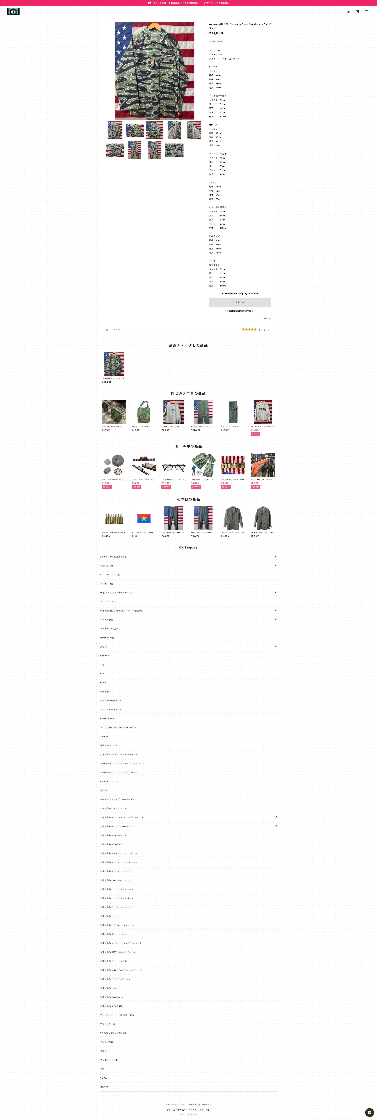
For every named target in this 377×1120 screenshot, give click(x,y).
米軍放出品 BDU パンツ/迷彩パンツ (117, 826)
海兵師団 (104, 790)
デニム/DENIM (107, 1042)
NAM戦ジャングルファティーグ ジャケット (122, 763)
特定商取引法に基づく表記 (200, 1104)
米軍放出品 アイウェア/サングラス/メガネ (121, 943)
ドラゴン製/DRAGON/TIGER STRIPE (118, 727)
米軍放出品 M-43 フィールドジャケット (119, 853)
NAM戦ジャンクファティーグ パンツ (118, 772)
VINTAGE (104, 655)
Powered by (185, 1115)
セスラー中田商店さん (111, 700)
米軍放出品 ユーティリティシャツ (116, 889)
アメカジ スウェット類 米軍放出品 (117, 1015)
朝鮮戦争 (104, 691)
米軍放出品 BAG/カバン (111, 997)
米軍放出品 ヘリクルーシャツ (114, 808)
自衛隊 (103, 1051)
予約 (102, 1069)
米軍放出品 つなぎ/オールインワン (117, 925)
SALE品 (104, 1078)
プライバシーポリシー (174, 1104)
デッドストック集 (109, 1060)
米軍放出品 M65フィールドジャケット (119, 754)
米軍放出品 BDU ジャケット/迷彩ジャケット (122, 817)
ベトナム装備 (106, 619)
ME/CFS (104, 1087)
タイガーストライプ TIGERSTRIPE (117, 799)
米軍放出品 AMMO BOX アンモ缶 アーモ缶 (121, 970)
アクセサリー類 (107, 1024)
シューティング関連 (110, 574)
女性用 (103, 646)
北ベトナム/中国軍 (109, 628)
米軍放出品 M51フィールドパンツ (116, 871)
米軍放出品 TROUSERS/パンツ (115, 880)
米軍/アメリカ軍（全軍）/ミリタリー (118, 592)
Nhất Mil (104, 736)
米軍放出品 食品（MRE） (112, 1006)
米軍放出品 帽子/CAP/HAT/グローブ (117, 952)
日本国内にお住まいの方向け (240, 311)
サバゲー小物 (106, 583)
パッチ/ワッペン (108, 601)
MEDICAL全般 (107, 637)
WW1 (102, 673)
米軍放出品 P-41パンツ (111, 844)
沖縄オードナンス (109, 745)
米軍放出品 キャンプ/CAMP (113, 961)
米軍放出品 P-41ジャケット (113, 835)
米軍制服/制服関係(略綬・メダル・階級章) (121, 610)
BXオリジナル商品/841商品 (113, 556)
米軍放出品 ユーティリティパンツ (116, 898)
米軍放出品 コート (109, 916)
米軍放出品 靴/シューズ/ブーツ (115, 934)
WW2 (103, 682)
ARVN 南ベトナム (108, 781)
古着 (102, 664)
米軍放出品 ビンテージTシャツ (115, 979)
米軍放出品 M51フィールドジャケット (118, 862)
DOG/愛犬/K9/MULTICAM (113, 1033)
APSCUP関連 (106, 565)
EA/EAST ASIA (107, 718)
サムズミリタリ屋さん (111, 709)
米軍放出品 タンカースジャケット (116, 907)
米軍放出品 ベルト (109, 988)
